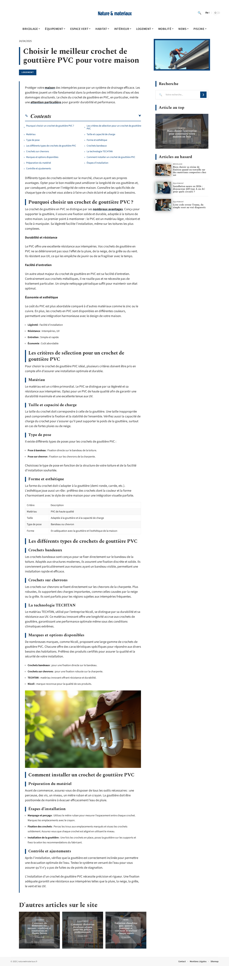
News (125, 920)
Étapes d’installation (97, 163)
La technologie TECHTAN (100, 151)
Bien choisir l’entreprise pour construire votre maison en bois (182, 134)
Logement (28, 72)
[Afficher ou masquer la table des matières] (96, 116)
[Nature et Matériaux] (114, 13)
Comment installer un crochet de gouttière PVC (111, 157)
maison (50, 87)
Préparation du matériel (38, 163)
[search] (199, 12)
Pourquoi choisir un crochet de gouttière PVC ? (50, 126)
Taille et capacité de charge (101, 134)
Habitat (182, 128)
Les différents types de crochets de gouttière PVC (51, 146)
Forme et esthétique (97, 140)
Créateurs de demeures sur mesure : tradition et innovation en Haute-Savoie (39, 928)
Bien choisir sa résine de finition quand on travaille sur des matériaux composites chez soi (189, 171)
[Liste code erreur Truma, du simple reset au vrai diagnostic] (163, 205)
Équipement (82, 921)
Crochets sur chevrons (37, 151)
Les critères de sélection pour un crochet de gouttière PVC (114, 127)
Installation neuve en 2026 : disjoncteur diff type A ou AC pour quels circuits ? (189, 189)
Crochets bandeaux (97, 146)
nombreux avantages (108, 209)
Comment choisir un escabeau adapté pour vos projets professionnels (82, 928)
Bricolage (177, 164)
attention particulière (46, 102)
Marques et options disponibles (42, 157)
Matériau (31, 134)
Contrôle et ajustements (38, 168)
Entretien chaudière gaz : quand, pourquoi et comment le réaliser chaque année (125, 928)
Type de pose (33, 140)
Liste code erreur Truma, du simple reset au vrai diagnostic (189, 206)
